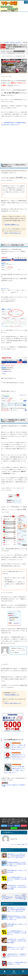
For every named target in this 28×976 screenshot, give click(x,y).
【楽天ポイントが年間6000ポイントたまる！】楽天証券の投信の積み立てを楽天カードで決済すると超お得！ (20, 897)
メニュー (26, 2)
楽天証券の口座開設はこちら (12, 224)
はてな (17, 825)
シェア (11, 825)
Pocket (24, 825)
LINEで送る (14, 828)
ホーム (4, 973)
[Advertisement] (14, 27)
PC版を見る (13, 973)
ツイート (5, 825)
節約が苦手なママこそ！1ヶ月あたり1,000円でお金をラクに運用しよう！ (7, 897)
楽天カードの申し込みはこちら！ (13, 233)
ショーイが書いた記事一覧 (19, 844)
